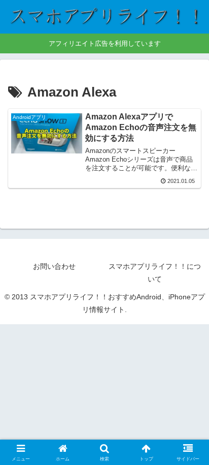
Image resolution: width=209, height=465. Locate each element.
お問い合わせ (54, 266)
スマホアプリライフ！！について (155, 272)
